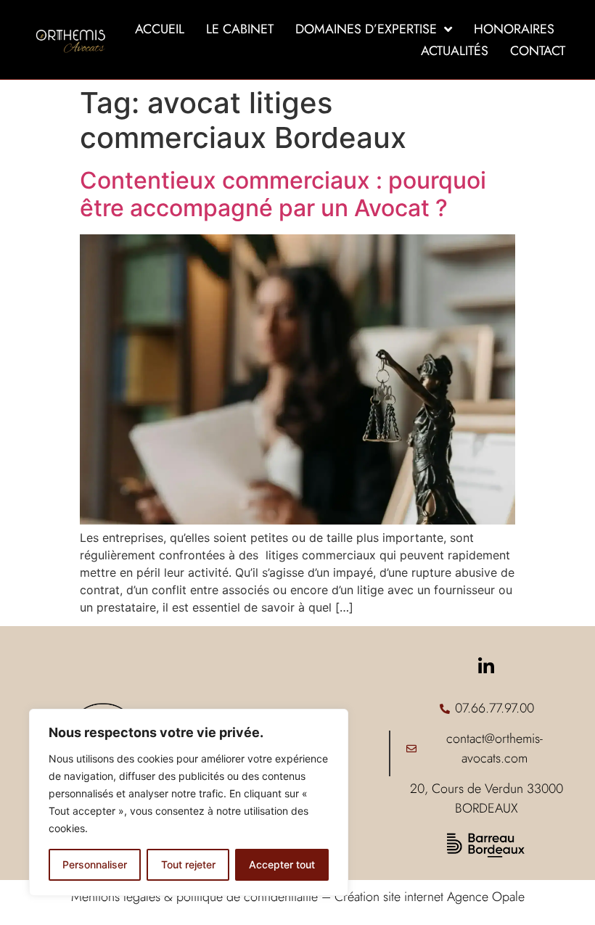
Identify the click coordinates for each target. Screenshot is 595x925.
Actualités (454, 50)
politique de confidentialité (247, 896)
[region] (188, 802)
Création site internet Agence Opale (430, 896)
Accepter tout (282, 864)
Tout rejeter (188, 864)
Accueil (159, 29)
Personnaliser (94, 864)
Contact (537, 50)
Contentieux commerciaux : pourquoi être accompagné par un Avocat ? (283, 194)
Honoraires (514, 29)
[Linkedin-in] (486, 666)
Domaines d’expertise (366, 29)
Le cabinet (240, 29)
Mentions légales (115, 896)
